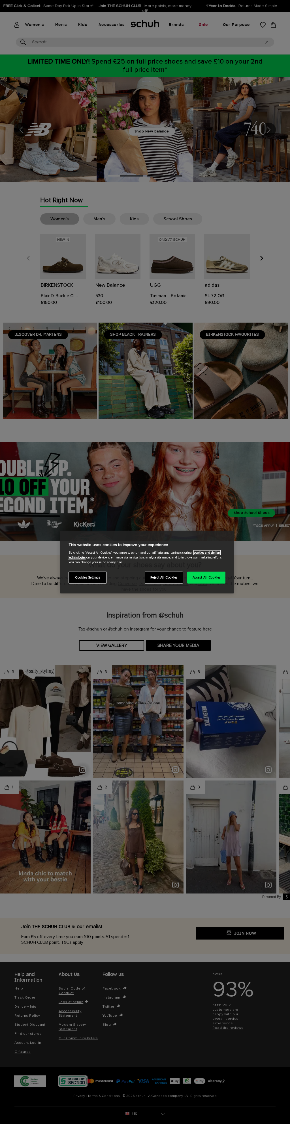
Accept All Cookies (206, 577)
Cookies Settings (87, 577)
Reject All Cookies (163, 577)
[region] (147, 562)
